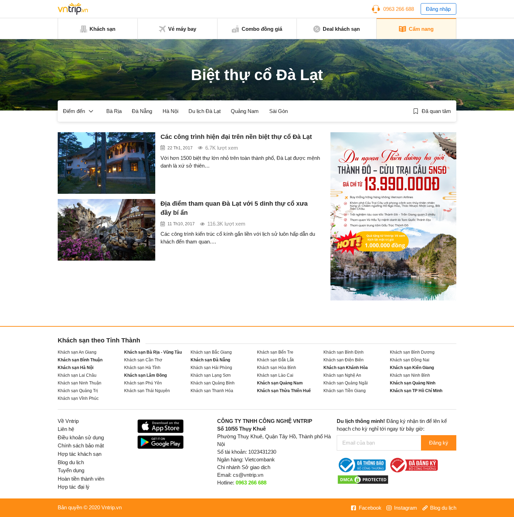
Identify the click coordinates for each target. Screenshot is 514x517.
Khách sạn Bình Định (343, 352)
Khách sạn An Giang (77, 352)
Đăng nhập (438, 9)
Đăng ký (438, 443)
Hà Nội (170, 111)
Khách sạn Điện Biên (343, 359)
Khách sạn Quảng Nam (280, 383)
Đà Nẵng (142, 111)
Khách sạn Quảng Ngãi (345, 383)
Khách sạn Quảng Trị (78, 390)
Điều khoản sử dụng (81, 437)
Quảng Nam (245, 111)
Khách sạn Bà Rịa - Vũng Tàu (153, 352)
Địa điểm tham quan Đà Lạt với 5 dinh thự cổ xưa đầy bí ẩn (234, 208)
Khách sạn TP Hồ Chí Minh (416, 390)
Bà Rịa (114, 111)
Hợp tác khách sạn (79, 454)
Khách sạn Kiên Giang (412, 367)
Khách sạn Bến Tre (275, 352)
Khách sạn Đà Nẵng (210, 359)
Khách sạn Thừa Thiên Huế (284, 390)
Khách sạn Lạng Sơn (211, 375)
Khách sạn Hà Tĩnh (142, 367)
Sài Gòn (278, 111)
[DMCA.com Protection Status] (363, 479)
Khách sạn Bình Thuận (80, 359)
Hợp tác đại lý (74, 487)
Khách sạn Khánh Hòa (345, 367)
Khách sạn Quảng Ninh (412, 383)
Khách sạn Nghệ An (342, 375)
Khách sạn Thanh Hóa (212, 390)
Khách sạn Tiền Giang (344, 390)
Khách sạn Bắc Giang (211, 352)
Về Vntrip (68, 421)
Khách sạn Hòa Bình (276, 367)
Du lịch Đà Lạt (204, 111)
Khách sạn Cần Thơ (143, 359)
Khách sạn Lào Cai (275, 375)
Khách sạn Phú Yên (143, 383)
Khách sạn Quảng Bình (213, 383)
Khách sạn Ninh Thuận (79, 383)
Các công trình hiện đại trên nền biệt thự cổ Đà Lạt (236, 136)
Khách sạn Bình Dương (412, 352)
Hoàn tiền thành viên (81, 479)
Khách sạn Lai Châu (77, 375)
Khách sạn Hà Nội (75, 367)
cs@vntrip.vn (248, 475)
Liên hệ (66, 429)
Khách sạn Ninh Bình (410, 375)
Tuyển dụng (71, 470)
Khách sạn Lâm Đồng (145, 375)
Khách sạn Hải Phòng (211, 367)
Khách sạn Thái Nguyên (147, 390)
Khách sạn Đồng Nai (409, 359)
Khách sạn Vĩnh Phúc (78, 398)
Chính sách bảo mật (81, 445)
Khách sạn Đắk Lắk (275, 359)
